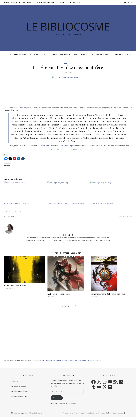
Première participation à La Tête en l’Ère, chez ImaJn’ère (66, 204)
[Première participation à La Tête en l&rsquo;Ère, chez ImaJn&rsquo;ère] (67, 192)
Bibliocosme (67, 243)
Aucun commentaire (125, 216)
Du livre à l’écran (64, 3)
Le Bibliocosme (68, 26)
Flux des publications (18, 387)
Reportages (52, 3)
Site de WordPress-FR (19, 396)
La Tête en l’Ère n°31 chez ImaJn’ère (102, 204)
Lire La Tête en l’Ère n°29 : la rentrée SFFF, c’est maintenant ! (68, 150)
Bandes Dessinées (39, 3)
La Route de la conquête (58, 294)
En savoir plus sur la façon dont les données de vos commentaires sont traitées (71, 360)
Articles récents (10, 3)
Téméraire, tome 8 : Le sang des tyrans (108, 294)
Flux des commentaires (19, 391)
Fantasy (68, 63)
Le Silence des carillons (15, 285)
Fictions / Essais (25, 3)
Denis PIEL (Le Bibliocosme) (33, 413)
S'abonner (56, 398)
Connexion (14, 382)
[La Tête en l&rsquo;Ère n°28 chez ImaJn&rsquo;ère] (24, 192)
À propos (76, 3)
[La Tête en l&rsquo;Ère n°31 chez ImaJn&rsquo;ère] (110, 192)
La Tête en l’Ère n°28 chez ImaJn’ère (16, 204)
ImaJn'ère (8, 211)
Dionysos (11, 216)
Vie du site (18, 211)
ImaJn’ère (22, 108)
